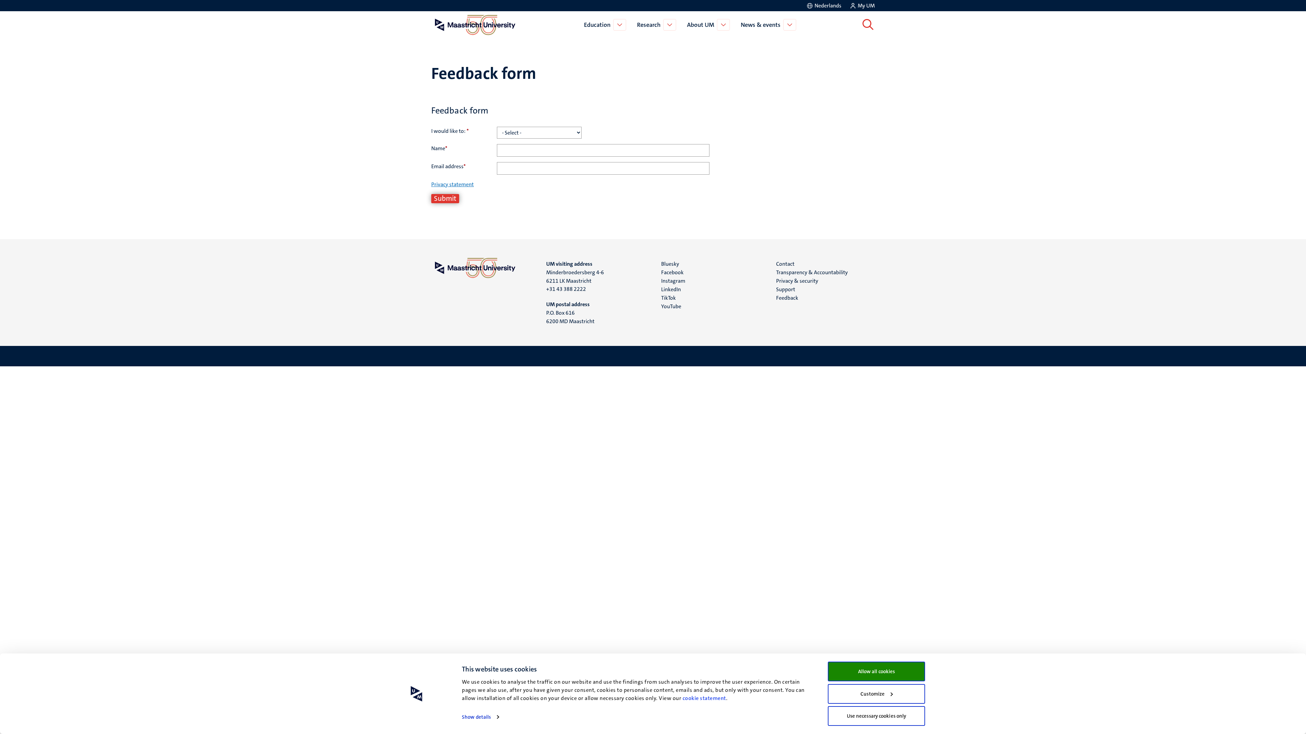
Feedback (787, 297)
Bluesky (670, 263)
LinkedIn (671, 289)
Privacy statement (452, 184)
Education (597, 25)
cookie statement (704, 698)
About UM (700, 25)
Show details (476, 717)
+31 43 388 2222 (566, 289)
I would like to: (450, 131)
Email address (448, 166)
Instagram (673, 280)
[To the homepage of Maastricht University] (475, 25)
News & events (761, 25)
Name (439, 148)
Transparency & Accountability (812, 272)
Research (648, 25)
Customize (872, 694)
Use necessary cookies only (876, 716)
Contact (785, 263)
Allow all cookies (876, 671)
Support (785, 289)
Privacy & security (797, 280)
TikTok (668, 297)
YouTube (671, 306)
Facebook (672, 272)
